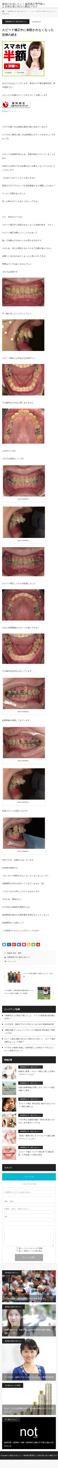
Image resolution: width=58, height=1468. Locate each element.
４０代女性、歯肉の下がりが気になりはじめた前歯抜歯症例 (29, 1024)
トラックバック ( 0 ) (29, 1184)
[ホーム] (3, 11)
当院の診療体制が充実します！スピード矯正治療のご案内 (36, 1088)
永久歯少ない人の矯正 (12, 1385)
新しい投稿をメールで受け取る (31, 1251)
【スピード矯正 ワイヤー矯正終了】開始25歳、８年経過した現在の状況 (36, 1153)
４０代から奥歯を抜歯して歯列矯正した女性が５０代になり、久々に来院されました (29, 1049)
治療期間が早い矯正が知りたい (17, 11)
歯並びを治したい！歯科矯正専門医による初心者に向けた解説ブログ (23, 5)
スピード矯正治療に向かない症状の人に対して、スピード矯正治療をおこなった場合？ (29, 1040)
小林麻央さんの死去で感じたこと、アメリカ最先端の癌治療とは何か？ (29, 1016)
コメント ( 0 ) (29, 1176)
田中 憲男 (17, 953)
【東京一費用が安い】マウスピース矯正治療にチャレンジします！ (36, 1137)
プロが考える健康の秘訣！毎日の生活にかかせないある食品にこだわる (36, 1121)
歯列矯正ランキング (9, 111)
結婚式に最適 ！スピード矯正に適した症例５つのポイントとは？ (36, 1072)
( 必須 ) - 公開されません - (16, 1209)
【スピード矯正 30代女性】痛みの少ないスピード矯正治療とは (37, 1105)
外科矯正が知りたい (12, 1272)
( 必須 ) (9, 1201)
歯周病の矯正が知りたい (13, 1307)
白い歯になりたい (11, 1419)
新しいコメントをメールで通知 (31, 1248)
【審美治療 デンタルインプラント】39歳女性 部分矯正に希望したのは (29, 1031)
